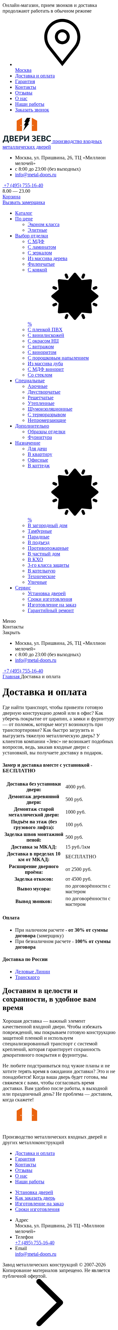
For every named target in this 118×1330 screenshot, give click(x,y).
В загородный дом (47, 525)
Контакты (25, 87)
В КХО (35, 559)
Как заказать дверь (35, 1198)
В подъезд (38, 542)
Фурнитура (40, 437)
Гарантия (25, 81)
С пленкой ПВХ (45, 329)
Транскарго (27, 977)
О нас (21, 98)
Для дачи (37, 448)
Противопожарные (48, 548)
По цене (24, 218)
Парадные (38, 536)
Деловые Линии (32, 971)
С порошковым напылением (58, 358)
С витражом (41, 346)
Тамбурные (40, 531)
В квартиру (40, 454)
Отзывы (23, 92)
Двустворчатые (44, 392)
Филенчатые (41, 264)
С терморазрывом (47, 414)
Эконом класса (43, 224)
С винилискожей (46, 335)
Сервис (23, 587)
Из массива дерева (47, 258)
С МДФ (36, 241)
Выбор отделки (31, 235)
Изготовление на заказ (52, 604)
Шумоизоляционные (50, 409)
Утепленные (41, 403)
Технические (41, 576)
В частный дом (44, 553)
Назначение (27, 443)
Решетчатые (40, 397)
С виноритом (42, 352)
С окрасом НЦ (43, 341)
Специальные (30, 380)
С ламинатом (42, 247)
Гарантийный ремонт (51, 610)
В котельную (41, 570)
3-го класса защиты (48, 565)
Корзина (11, 196)
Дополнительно (32, 426)
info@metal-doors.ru (35, 174)
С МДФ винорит (46, 369)
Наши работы (29, 104)
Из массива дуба (45, 363)
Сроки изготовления (50, 599)
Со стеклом (40, 375)
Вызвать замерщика (24, 202)
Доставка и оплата (35, 75)
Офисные (38, 460)
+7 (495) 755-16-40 (23, 185)
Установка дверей (47, 593)
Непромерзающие (47, 420)
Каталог (23, 213)
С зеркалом (40, 252)
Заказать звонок (32, 109)
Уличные (37, 582)
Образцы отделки (46, 431)
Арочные (38, 386)
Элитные (37, 230)
